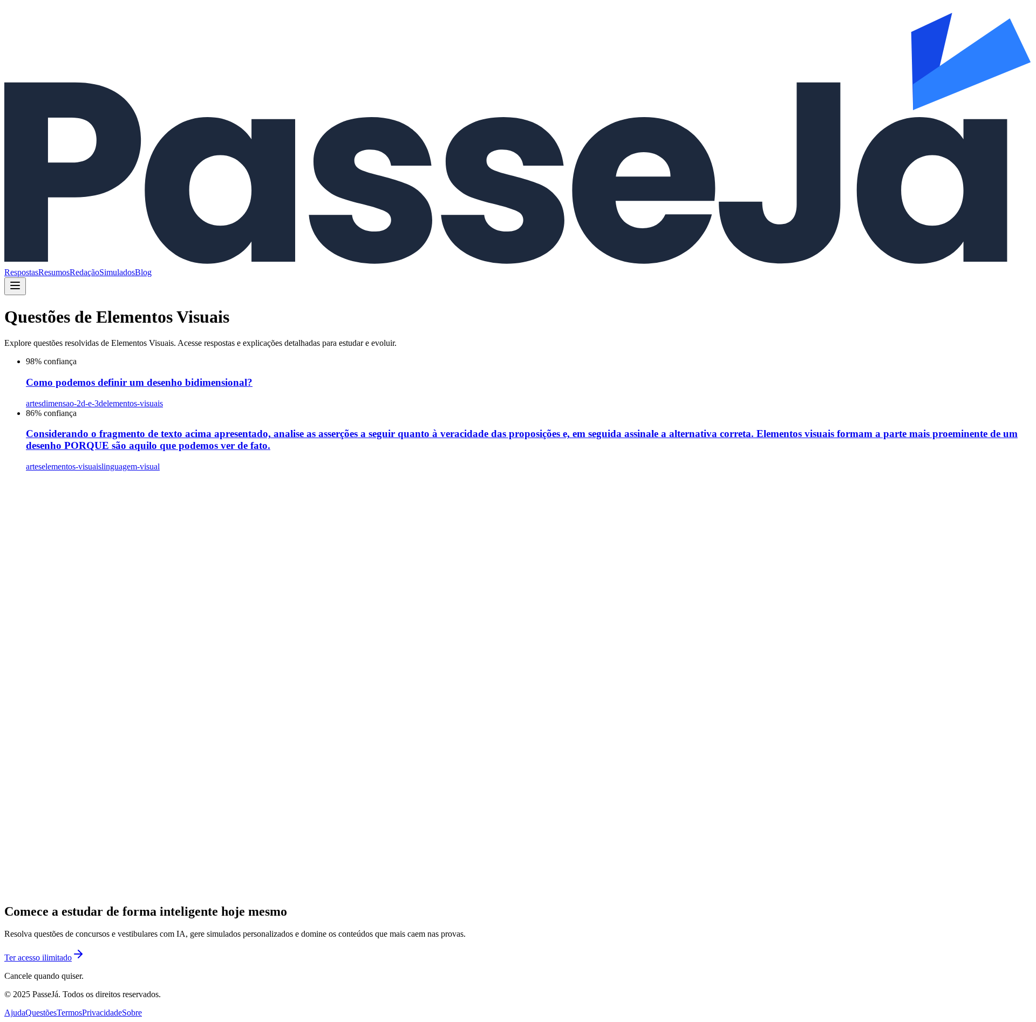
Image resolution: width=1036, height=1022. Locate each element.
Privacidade (102, 1012)
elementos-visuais (133, 403)
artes (34, 403)
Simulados (117, 272)
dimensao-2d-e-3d (72, 403)
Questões (41, 1012)
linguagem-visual (130, 466)
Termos (69, 1012)
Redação (84, 272)
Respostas (21, 272)
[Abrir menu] (15, 286)
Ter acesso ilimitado (38, 957)
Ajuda (14, 1012)
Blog (143, 272)
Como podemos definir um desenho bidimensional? (139, 382)
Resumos (54, 272)
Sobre (132, 1012)
